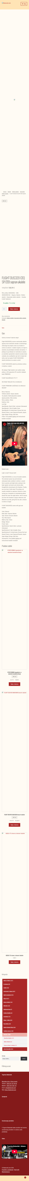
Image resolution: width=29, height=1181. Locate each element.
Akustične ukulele (9, 1038)
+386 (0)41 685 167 (11, 1085)
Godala (14, 160)
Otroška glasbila (14, 35)
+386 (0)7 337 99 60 (11, 1083)
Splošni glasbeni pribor (15, 97)
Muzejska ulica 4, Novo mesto (9, 1081)
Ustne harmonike (14, 108)
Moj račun (5, 1178)
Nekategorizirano (14, 14)
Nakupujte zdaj (6, 18)
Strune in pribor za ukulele (10, 1045)
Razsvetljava (14, 45)
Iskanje (3, 1056)
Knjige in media (14, 76)
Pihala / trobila (14, 149)
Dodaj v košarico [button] (14, 684)
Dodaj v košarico (14, 309)
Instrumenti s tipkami (14, 139)
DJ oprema (14, 24)
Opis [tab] (3, 328)
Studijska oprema (14, 56)
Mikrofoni (14, 66)
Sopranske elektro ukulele (20, 318)
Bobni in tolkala (14, 170)
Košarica (22, 1177)
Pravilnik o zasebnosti (7, 1170)
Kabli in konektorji (14, 128)
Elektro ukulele (15, 191)
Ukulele (15, 118)
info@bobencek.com (10, 1088)
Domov (4, 191)
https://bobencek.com (10, 1090)
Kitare (14, 180)
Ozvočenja (14, 87)
